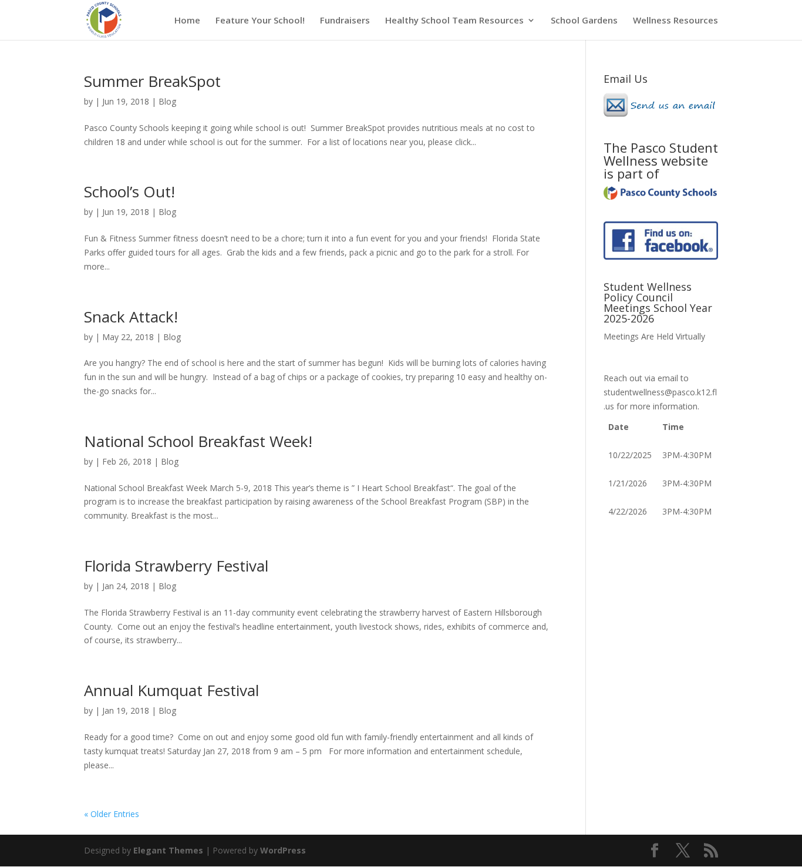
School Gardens (584, 21)
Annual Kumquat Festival (171, 690)
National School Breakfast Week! (198, 441)
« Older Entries (111, 813)
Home (187, 21)
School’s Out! (129, 191)
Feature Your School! (260, 21)
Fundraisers (345, 21)
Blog (167, 101)
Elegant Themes (168, 850)
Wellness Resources (675, 21)
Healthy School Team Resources (454, 21)
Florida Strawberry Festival (176, 565)
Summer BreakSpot (152, 81)
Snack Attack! (131, 316)
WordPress (283, 850)
